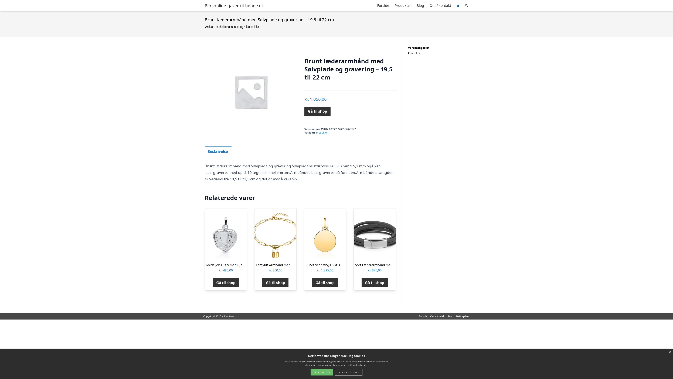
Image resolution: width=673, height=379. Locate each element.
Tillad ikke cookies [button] (348, 372)
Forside (383, 5)
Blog (420, 5)
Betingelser (463, 316)
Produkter (403, 5)
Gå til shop (317, 111)
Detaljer (364, 365)
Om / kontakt (440, 5)
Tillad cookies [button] (322, 372)
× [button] (670, 352)
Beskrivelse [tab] (218, 151)
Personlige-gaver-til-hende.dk (234, 5)
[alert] (336, 364)
